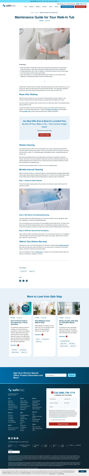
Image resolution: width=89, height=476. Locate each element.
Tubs (25, 6)
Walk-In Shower (15, 352)
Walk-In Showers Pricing (37, 428)
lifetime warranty (64, 245)
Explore (10, 425)
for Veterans (10, 417)
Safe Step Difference (24, 415)
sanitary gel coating (52, 109)
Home (32, 12)
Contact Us (22, 422)
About (50, 6)
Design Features (23, 404)
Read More (14, 345)
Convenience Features (13, 407)
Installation (22, 417)
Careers (22, 430)
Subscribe (71, 375)
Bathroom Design (64, 346)
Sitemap (71, 445)
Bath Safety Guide (36, 419)
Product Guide (35, 421)
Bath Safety (14, 349)
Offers (33, 430)
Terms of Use (64, 417)
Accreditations (23, 427)
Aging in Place (63, 343)
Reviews (22, 420)
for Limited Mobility (12, 422)
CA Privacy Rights (10, 445)
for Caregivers (11, 420)
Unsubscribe (78, 445)
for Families (10, 418)
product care (26, 111)
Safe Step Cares (23, 418)
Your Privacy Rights (36, 445)
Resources (34, 412)
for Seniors (10, 415)
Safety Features (11, 404)
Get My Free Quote (44, 135)
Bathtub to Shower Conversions (36, 404)
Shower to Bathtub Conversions (36, 401)
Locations (22, 428)
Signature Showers (24, 402)
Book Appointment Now (67, 6)
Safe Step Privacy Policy (57, 417)
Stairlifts (38, 6)
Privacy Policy (45, 445)
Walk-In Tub (32, 271)
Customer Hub (11, 429)
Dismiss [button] (82, 471)
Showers (31, 6)
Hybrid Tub (10, 401)
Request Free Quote (80, 6)
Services (44, 6)
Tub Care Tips (23, 271)
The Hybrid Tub (45, 339)
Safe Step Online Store (13, 428)
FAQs (33, 414)
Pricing (56, 6)
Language (10, 449)
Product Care (23, 425)
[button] (88, 470)
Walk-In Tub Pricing (36, 427)
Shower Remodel (36, 408)
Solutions (10, 412)
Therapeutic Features (12, 406)
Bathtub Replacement (36, 407)
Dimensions (10, 409)
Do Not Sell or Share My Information (25, 445)
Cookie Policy (62, 445)
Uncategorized (23, 349)
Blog (37, 12)
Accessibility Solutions (65, 341)
